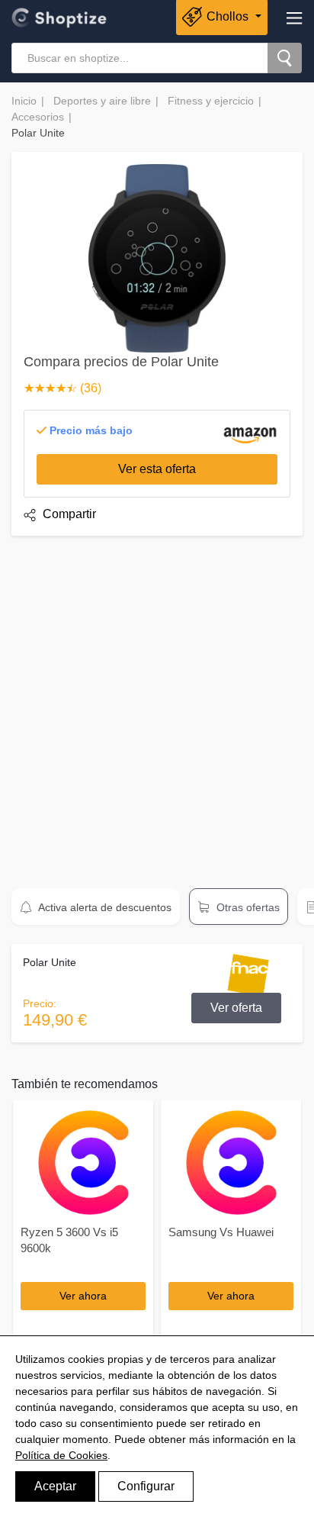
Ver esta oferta (157, 468)
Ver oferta (236, 1007)
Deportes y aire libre (102, 101)
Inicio (24, 101)
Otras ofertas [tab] (246, 907)
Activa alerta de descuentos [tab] (103, 907)
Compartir (68, 513)
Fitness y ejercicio (211, 101)
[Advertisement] (157, 705)
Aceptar (55, 1486)
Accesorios (37, 117)
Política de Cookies (61, 1455)
